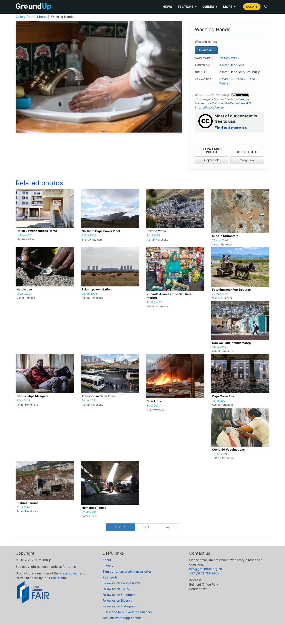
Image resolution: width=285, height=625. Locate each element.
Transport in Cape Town (99, 396)
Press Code (57, 578)
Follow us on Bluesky (117, 600)
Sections (187, 6)
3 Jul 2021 (153, 405)
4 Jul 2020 (23, 507)
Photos (42, 16)
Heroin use (24, 289)
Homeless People (94, 507)
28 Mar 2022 (220, 294)
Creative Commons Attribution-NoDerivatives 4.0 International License (222, 103)
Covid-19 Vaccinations (228, 449)
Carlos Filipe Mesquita (32, 396)
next (146, 527)
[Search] (266, 6)
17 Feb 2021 (219, 453)
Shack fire (154, 401)
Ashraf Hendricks (231, 65)
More (229, 6)
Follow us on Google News (121, 583)
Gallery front (24, 16)
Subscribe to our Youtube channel (127, 612)
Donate (251, 6)
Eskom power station (97, 289)
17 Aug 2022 (154, 302)
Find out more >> (230, 127)
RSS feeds (110, 577)
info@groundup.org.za (205, 569)
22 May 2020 (90, 512)
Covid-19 (226, 79)
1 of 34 (120, 527)
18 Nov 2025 (24, 235)
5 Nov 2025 (89, 235)
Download (205, 50)
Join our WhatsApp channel (122, 618)
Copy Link (211, 160)
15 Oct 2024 (24, 293)
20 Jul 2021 (89, 400)
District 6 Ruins (27, 503)
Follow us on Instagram (119, 606)
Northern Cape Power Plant (101, 231)
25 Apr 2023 (89, 293)
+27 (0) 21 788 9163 (204, 573)
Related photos (39, 183)
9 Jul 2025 (153, 235)
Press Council (69, 573)
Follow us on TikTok (116, 589)
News (167, 6)
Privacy (107, 566)
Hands (240, 79)
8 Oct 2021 (23, 400)
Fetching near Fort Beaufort (231, 289)
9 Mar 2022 (219, 347)
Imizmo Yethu (156, 231)
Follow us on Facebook (118, 594)
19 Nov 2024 (220, 240)
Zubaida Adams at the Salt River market (170, 295)
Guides (210, 6)
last (168, 527)
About (106, 560)
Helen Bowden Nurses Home (36, 231)
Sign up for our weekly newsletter (126, 571)
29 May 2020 (229, 58)
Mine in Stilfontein (225, 236)
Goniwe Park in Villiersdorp (231, 343)
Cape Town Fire (223, 396)
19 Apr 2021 (219, 400)
